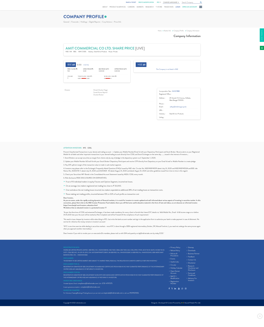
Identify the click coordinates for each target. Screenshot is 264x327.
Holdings (84, 22)
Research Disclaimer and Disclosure (193, 268)
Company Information (192, 31)
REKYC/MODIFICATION (146, 2)
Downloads (191, 251)
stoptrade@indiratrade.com (113, 293)
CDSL (90, 148)
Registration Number (174, 282)
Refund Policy (175, 251)
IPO (158, 2)
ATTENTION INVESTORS (72, 148)
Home (160, 31)
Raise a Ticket (131, 2)
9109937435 (134, 293)
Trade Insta (168, 7)
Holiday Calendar (176, 268)
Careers (131, 7)
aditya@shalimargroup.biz (178, 107)
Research (150, 7)
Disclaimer (192, 263)
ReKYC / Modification (174, 277)
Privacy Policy (175, 247)
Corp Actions (107, 22)
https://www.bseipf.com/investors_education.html (80, 205)
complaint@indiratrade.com (90, 287)
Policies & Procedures (174, 255)
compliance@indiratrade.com (88, 283)
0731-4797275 (107, 283)
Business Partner (194, 254)
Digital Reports (94, 22)
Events (172, 259)
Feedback (191, 257)
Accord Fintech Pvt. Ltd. (192, 303)
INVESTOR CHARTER (71, 290)
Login (178, 7)
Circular (173, 265)
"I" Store (159, 7)
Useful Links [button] (174, 262)
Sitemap (191, 247)
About (104, 7)
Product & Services (118, 7)
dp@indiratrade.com (145, 233)
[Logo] (68, 5)
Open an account (189, 7)
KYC (84, 148)
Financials (74, 22)
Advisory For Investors (192, 279)
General (66, 22)
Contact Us (192, 260)
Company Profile (179, 31)
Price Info (117, 22)
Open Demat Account (175, 272)
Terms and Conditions (191, 274)
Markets (140, 7)
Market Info (167, 31)
